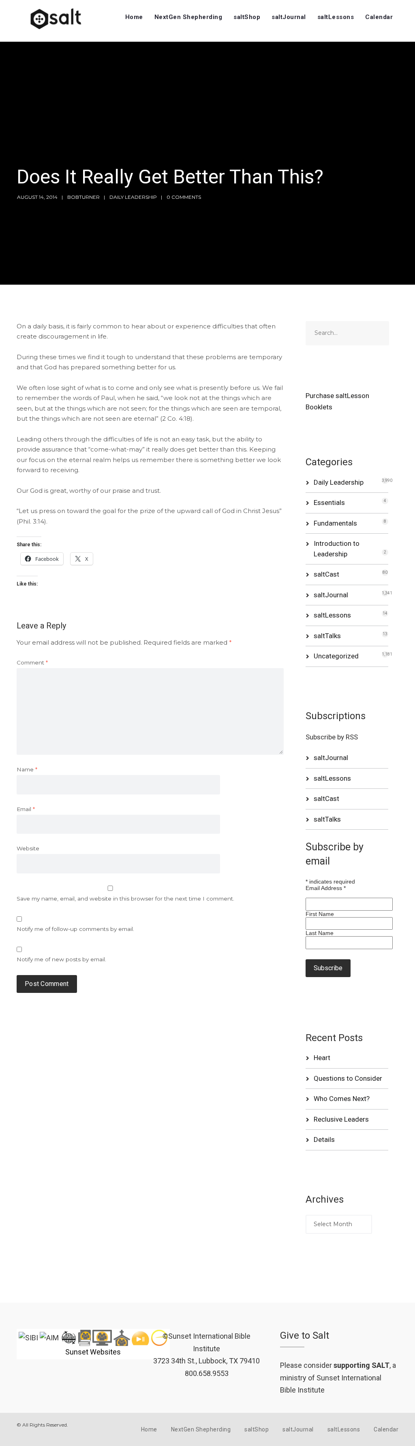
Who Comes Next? (342, 1099)
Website (28, 848)
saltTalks (327, 636)
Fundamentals (335, 523)
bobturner (83, 197)
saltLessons (335, 17)
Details (324, 1139)
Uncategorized (336, 656)
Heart (322, 1058)
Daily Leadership (133, 197)
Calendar (379, 17)
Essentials (329, 502)
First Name (320, 914)
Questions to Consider (348, 1078)
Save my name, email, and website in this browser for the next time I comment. (125, 898)
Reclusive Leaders (341, 1119)
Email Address (326, 888)
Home (134, 17)
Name (27, 769)
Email (26, 809)
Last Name (320, 933)
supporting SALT (361, 1365)
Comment (32, 662)
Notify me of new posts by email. (61, 959)
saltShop (246, 17)
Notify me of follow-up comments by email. (75, 929)
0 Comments (184, 197)
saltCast (326, 574)
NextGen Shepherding (188, 17)
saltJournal (289, 17)
